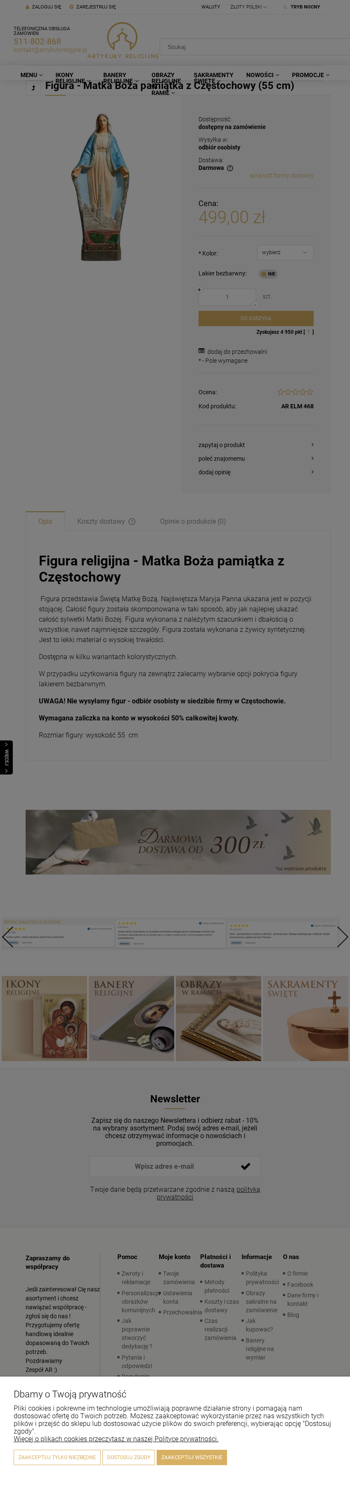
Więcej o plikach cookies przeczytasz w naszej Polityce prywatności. (116, 1439)
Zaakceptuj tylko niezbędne (57, 1457)
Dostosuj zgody (128, 1457)
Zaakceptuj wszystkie (191, 1457)
